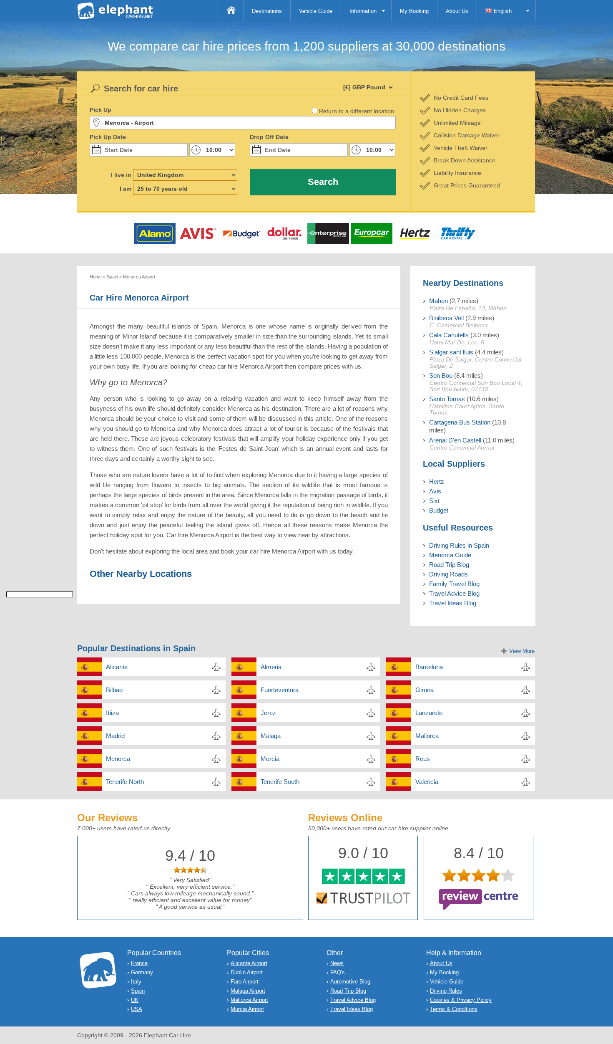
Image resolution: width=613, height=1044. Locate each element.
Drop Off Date (269, 137)
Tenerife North (125, 781)
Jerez (268, 712)
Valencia (426, 781)
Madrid (115, 735)
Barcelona (429, 666)
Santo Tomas (447, 398)
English (502, 11)
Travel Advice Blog (454, 593)
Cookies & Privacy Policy (461, 1000)
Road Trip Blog (449, 564)
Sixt (434, 500)
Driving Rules (446, 991)
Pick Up (100, 109)
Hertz (436, 481)
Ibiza (112, 712)
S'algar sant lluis (451, 352)
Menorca (118, 758)
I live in (121, 175)
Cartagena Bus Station (459, 422)
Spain (138, 991)
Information (363, 11)
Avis (435, 491)
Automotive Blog (350, 981)
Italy (136, 981)
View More (522, 651)
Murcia (270, 758)
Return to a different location (356, 111)
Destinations (267, 11)
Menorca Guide (450, 555)
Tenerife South (280, 781)
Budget (438, 510)
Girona (424, 689)
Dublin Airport (247, 972)
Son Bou (440, 375)
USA (136, 1009)
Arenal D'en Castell (455, 440)
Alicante (117, 666)
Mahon (438, 300)
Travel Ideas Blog (452, 603)
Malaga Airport (248, 991)
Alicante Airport (249, 963)
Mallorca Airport (249, 1000)
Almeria (271, 666)
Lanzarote (428, 712)
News (337, 963)
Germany (142, 972)
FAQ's (337, 972)
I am (125, 188)
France (139, 963)
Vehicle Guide (315, 11)
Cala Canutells (449, 335)
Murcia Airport (247, 1009)
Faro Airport (245, 981)
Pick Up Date (108, 137)
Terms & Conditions (453, 1009)
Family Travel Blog (454, 583)
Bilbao (114, 689)
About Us (457, 11)
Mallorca (427, 735)
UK (134, 1000)
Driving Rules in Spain (459, 545)
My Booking (414, 11)
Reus (422, 758)
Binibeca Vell (446, 317)
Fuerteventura (280, 689)
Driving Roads (448, 574)
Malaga (271, 735)
